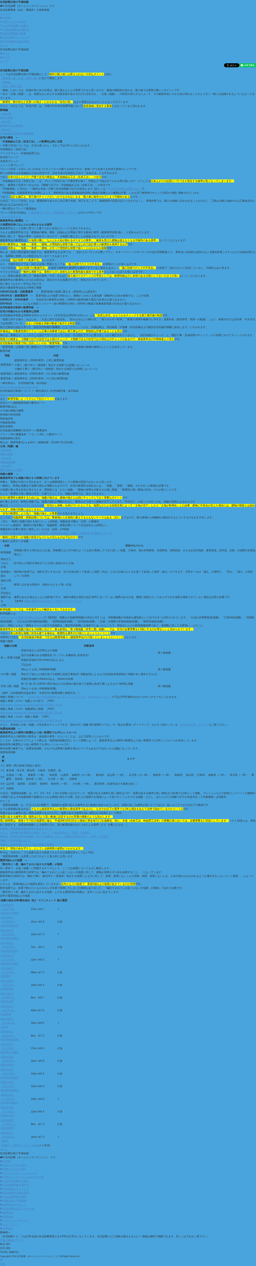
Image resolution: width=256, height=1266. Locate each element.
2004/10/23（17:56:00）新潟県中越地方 (10, 1098)
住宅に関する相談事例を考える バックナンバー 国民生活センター (69, 696)
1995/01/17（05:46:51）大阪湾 (8, 1136)
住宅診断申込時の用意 (15, 41)
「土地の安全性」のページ (193, 724)
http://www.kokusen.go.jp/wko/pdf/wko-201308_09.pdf (31, 720)
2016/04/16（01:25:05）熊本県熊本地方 (10, 934)
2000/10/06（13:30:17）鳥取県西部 (8, 1124)
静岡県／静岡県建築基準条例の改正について (26, 828)
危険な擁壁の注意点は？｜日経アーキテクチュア (52, 601)
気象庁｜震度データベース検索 (21, 1145)
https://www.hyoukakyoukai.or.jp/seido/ (22, 394)
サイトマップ (10, 1224)
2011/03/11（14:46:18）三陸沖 (8, 1022)
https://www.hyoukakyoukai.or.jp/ (19, 387)
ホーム (6, 53)
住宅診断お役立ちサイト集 (18, 1208)
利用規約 (7, 1216)
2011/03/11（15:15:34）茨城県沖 (8, 1010)
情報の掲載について (11, 1240)
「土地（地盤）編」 (27, 78)
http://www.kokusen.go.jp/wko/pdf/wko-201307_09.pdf (31, 712)
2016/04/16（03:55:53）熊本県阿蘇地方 (10, 921)
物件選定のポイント (14, 1204)
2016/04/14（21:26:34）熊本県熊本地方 (10, 959)
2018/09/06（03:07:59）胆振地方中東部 (10, 909)
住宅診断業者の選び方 (16, 29)
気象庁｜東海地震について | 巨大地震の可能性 (27, 844)
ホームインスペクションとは (19, 1173)
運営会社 (7, 1212)
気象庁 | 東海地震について (15, 840)
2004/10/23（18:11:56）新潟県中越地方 (10, 1086)
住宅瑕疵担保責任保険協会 (26, 505)
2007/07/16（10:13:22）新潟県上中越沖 (10, 1048)
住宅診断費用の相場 (14, 33)
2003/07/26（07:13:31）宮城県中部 (8, 1111)
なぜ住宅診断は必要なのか (124, 188)
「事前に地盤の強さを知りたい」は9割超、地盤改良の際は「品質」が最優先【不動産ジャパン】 (56, 533)
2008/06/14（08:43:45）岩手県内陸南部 (10, 1035)
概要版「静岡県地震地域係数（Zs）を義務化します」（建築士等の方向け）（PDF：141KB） (55, 836)
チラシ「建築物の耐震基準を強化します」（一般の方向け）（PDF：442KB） (45, 832)
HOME (6, 1161)
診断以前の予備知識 (14, 1200)
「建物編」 (6, 78)
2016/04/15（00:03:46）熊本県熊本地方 (10, 947)
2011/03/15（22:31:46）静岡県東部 (8, 984)
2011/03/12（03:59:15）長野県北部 (8, 997)
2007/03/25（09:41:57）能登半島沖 (8, 1061)
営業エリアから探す (14, 1169)
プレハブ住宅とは (10, 216)
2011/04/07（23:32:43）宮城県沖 (8, 972)
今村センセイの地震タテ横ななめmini (22, 617)
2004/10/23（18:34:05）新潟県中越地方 (10, 1073)
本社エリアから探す (14, 21)
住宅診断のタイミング (15, 37)
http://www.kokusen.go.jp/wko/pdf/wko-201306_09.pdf (31, 704)
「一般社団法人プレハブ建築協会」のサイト (52, 212)
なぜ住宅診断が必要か (15, 25)
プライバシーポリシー (15, 1220)
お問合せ (7, 1228)
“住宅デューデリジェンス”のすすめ (23, 1177)
